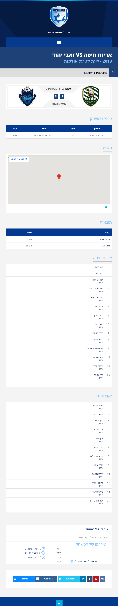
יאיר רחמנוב (97, 357)
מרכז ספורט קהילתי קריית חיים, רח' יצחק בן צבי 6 (74, 207)
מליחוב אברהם (96, 288)
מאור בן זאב (97, 405)
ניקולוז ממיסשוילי (95, 348)
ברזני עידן (98, 315)
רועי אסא (99, 420)
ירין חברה (98, 438)
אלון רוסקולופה (96, 500)
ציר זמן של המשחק (97, 529)
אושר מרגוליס (96, 456)
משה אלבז (98, 324)
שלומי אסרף (97, 482)
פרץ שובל (98, 374)
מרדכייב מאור (96, 297)
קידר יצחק (98, 447)
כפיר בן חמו (97, 333)
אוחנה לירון (98, 366)
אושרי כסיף (98, 414)
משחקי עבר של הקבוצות (93, 537)
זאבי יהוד (105, 245)
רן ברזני (99, 273)
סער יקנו (99, 267)
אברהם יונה (97, 279)
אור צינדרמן (97, 473)
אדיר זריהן (98, 465)
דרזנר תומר (98, 339)
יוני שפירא (98, 429)
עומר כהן (99, 306)
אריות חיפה (104, 239)
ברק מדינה (98, 491)
